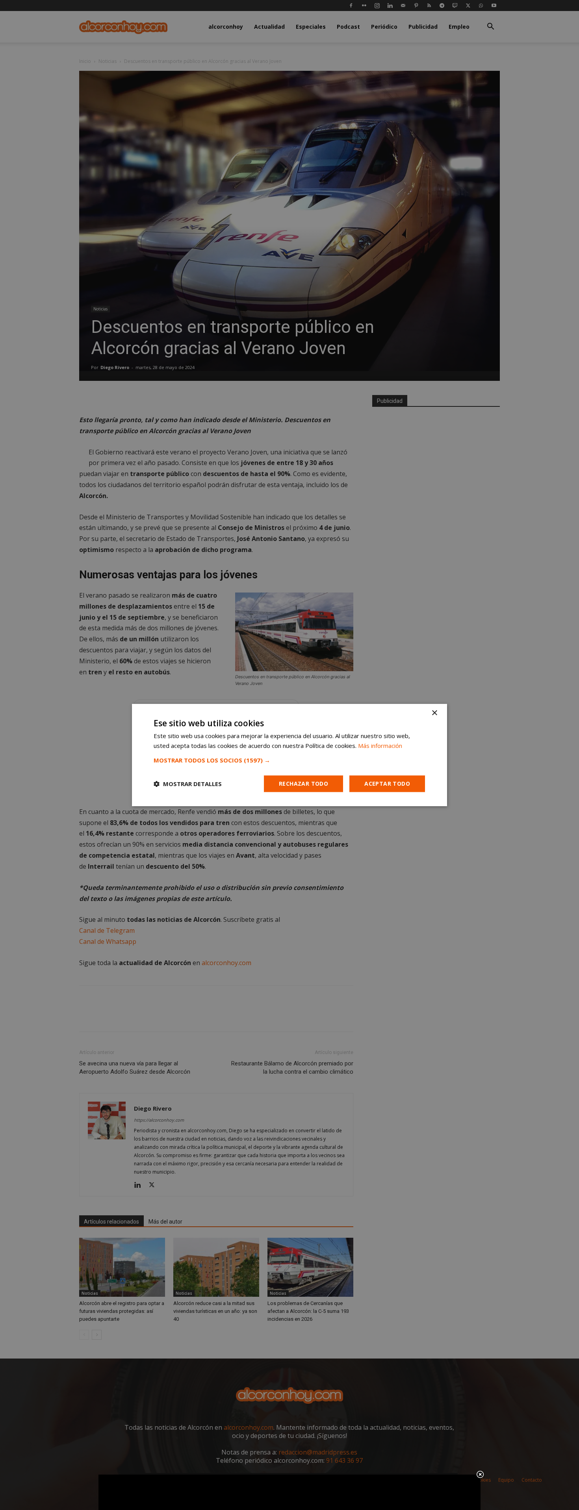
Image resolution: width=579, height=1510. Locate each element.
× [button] (434, 713)
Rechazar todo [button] (303, 783)
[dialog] (289, 755)
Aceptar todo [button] (387, 783)
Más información (380, 745)
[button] (289, 760)
